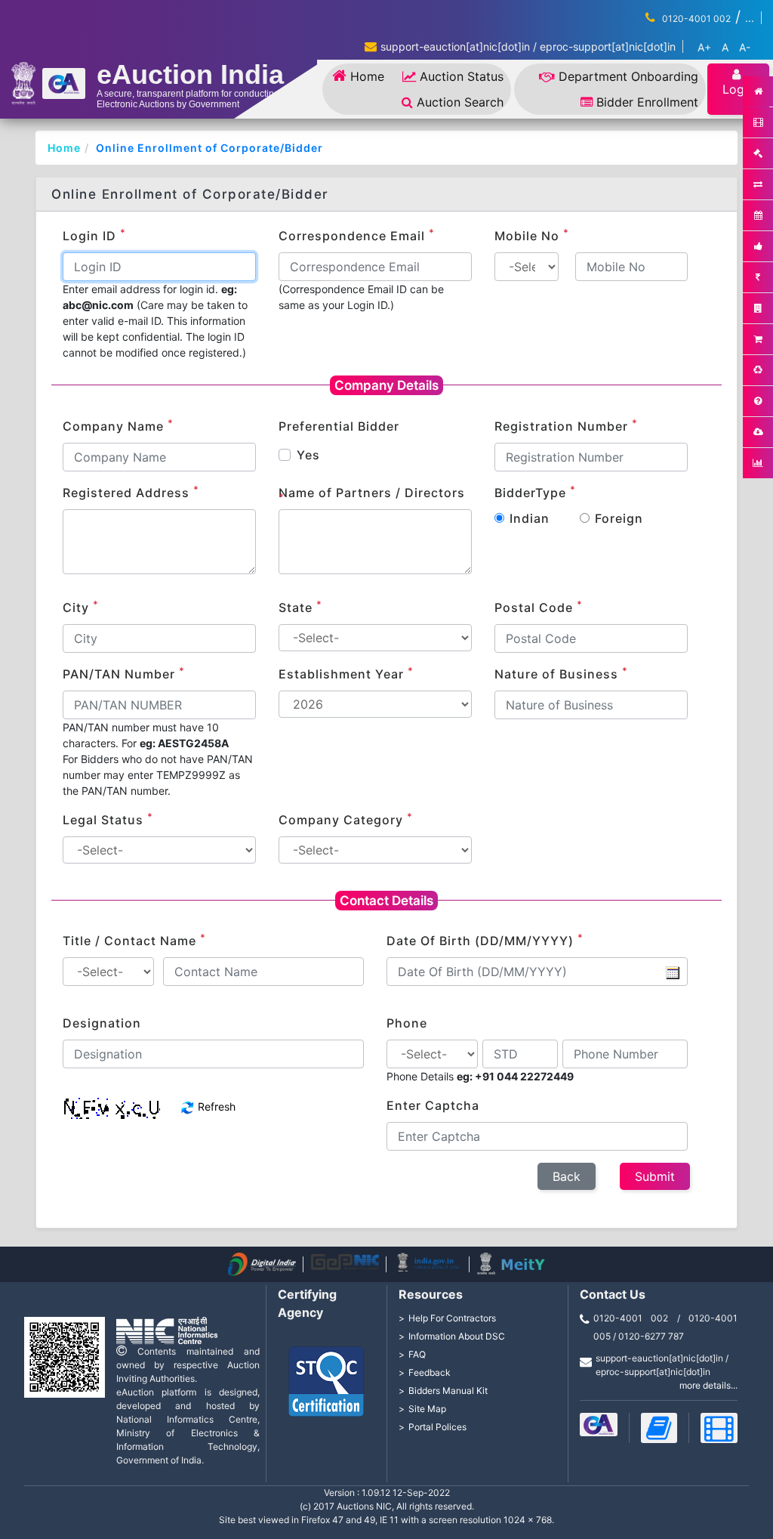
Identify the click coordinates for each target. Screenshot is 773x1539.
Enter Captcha (432, 1105)
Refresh (215, 1106)
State (300, 606)
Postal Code (538, 606)
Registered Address (131, 492)
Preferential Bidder (339, 426)
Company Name (118, 425)
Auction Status (462, 76)
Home (367, 76)
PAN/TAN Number (124, 673)
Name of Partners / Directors (372, 493)
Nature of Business (561, 673)
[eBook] (659, 1428)
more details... (708, 1385)
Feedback (429, 1372)
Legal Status (108, 819)
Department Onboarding (628, 76)
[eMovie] (719, 1428)
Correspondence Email (357, 235)
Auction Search (460, 102)
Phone (406, 1023)
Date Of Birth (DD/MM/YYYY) (485, 940)
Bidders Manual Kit (448, 1390)
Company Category (346, 819)
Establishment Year (346, 673)
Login (738, 89)
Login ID (94, 235)
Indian (530, 518)
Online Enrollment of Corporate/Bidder (209, 147)
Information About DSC (456, 1336)
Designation (102, 1023)
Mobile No (531, 235)
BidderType (535, 492)
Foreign (619, 518)
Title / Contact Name (134, 940)
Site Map (427, 1408)
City (81, 606)
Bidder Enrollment (647, 102)
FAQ (417, 1354)
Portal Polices (437, 1426)
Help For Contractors (452, 1318)
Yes (308, 454)
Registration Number (566, 425)
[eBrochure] (598, 1424)
